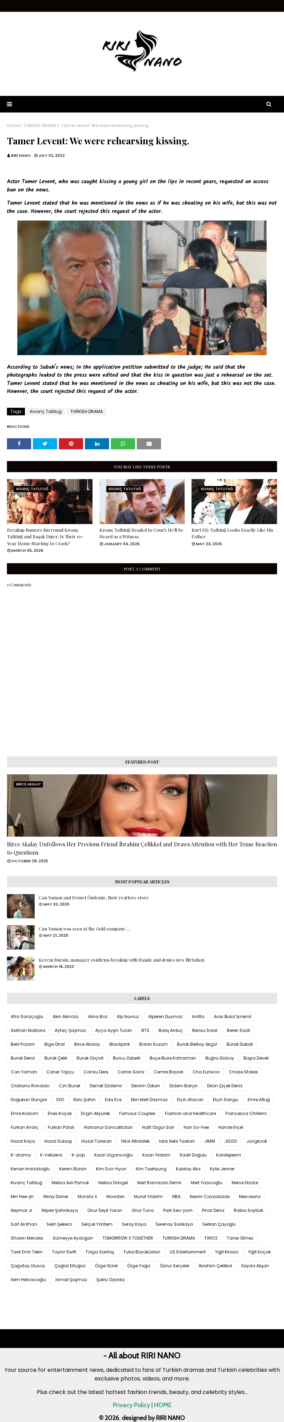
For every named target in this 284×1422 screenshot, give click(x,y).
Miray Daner (55, 1196)
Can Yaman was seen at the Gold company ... (84, 929)
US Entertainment (188, 1252)
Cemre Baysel (168, 1072)
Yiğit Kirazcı (227, 1252)
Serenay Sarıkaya (174, 1224)
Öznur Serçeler (174, 1266)
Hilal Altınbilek (135, 1141)
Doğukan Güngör (29, 1099)
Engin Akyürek (95, 1113)
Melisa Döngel (113, 1183)
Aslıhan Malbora (28, 1030)
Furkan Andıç (24, 1127)
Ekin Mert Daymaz (149, 1099)
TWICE (211, 1238)
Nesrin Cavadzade (210, 1196)
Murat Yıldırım (148, 1196)
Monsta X (87, 1196)
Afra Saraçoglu (27, 1016)
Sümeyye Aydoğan (73, 1238)
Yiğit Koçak (259, 1252)
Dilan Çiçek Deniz (224, 1086)
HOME (162, 1405)
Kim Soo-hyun (111, 1169)
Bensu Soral (205, 1030)
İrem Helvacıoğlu (28, 1279)
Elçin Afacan (190, 1099)
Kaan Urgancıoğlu (113, 1155)
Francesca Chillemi (246, 1113)
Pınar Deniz (213, 1210)
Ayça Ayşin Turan (113, 1030)
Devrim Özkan (145, 1086)
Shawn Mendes (27, 1238)
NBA (176, 1196)
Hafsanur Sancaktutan (108, 1127)
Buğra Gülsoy (219, 1058)
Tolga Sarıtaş (100, 1252)
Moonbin (115, 1196)
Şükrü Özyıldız (110, 1279)
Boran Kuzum (153, 1044)
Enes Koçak (60, 1113)
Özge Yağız (138, 1266)
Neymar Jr (21, 1210)
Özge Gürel (106, 1266)
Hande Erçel (230, 1127)
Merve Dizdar (245, 1183)
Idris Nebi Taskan (177, 1141)
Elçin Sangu (225, 1099)
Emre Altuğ (259, 1099)
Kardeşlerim (228, 1155)
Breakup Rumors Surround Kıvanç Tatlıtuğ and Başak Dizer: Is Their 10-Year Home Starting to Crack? (45, 536)
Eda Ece (113, 1099)
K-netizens (51, 1155)
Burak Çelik (55, 1058)
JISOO (230, 1141)
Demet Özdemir (106, 1086)
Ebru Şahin (84, 1099)
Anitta (198, 1016)
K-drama (21, 1155)
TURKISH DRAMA (40, 125)
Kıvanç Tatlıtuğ (46, 411)
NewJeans (250, 1196)
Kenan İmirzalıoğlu (30, 1169)
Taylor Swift (64, 1252)
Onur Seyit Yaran (104, 1210)
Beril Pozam (23, 1044)
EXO (60, 1099)
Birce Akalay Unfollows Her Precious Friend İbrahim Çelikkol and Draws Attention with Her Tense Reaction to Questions (142, 848)
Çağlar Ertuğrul (70, 1266)
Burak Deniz (23, 1058)
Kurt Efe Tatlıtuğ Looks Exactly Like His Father (232, 533)
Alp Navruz (128, 1016)
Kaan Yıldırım (156, 1155)
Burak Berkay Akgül (197, 1044)
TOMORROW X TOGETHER (128, 1238)
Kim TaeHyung (151, 1169)
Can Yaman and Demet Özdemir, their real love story (94, 897)
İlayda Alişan (255, 1266)
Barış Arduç (171, 1030)
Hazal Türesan (96, 1141)
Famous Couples (137, 1113)
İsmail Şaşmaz (71, 1279)
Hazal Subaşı (58, 1141)
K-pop (78, 1155)
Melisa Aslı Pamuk (70, 1183)
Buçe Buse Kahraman (173, 1058)
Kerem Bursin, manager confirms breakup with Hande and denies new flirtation (121, 960)
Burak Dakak (240, 1044)
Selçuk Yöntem (97, 1224)
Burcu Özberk (126, 1058)
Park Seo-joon (178, 1210)
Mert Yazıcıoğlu (206, 1183)
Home (13, 125)
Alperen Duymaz (165, 1016)
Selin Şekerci (59, 1224)
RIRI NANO (21, 155)
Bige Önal (54, 1044)
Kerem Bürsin (73, 1169)
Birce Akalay (87, 1044)
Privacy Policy (131, 1405)
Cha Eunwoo (206, 1072)
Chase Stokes (243, 1072)
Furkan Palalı (61, 1127)
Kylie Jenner (222, 1169)
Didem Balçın (183, 1086)
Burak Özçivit (90, 1058)
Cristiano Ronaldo (30, 1086)
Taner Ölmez (240, 1238)
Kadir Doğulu (193, 1155)
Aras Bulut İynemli (232, 1016)
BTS (145, 1030)
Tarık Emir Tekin (27, 1252)
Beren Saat (238, 1030)
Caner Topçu (60, 1072)
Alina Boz (97, 1016)
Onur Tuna (143, 1210)
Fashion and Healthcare (190, 1113)
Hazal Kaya (23, 1141)
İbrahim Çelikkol (215, 1266)
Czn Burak (69, 1086)
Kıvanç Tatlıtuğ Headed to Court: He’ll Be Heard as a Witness (141, 533)
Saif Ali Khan (24, 1224)
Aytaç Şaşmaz (70, 1030)
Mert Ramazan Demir (159, 1183)
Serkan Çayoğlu (219, 1224)
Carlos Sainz (130, 1072)
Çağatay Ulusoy (28, 1266)
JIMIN (209, 1141)
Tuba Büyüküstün (141, 1252)
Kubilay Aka (188, 1169)
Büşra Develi (256, 1058)
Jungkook (256, 1141)
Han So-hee (196, 1127)
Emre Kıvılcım (24, 1113)
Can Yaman (24, 1072)
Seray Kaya (134, 1224)
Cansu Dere (95, 1072)
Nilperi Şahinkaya (60, 1210)
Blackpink (119, 1044)
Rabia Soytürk (248, 1210)
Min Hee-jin (22, 1196)
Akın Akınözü (66, 1016)
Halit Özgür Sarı (158, 1127)
